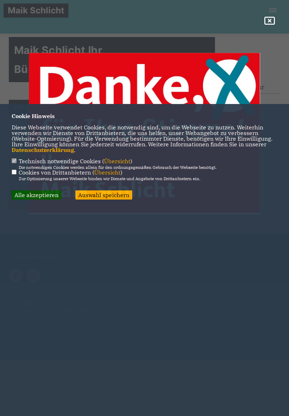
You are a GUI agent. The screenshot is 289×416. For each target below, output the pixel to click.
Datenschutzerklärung (43, 149)
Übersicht (117, 161)
